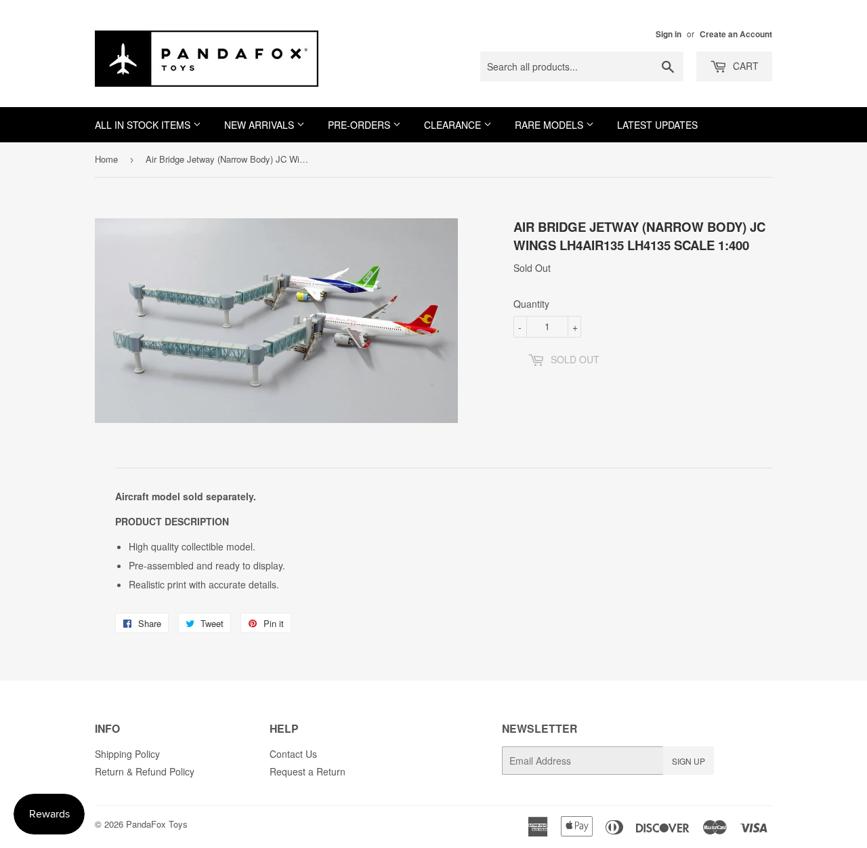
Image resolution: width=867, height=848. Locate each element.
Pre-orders (360, 125)
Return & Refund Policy (144, 771)
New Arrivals (260, 125)
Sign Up (688, 761)
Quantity (531, 303)
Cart (744, 66)
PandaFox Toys (157, 823)
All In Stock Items (144, 125)
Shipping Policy (127, 754)
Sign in (668, 34)
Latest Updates (657, 125)
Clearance (454, 125)
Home (106, 159)
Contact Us (293, 754)
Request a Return (307, 771)
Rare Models (550, 125)
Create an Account (736, 34)
